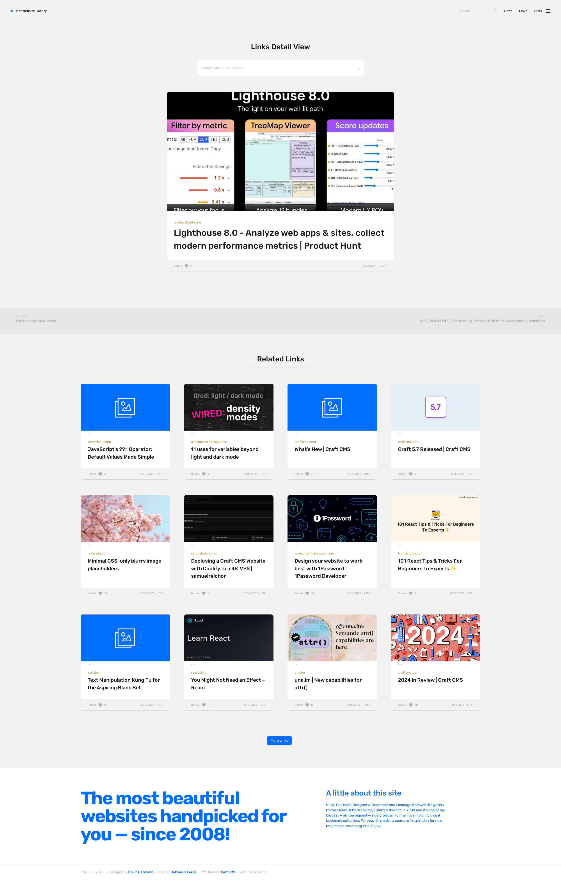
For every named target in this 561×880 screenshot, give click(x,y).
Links (523, 11)
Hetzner (176, 872)
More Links (279, 740)
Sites (508, 11)
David (346, 805)
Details (280, 265)
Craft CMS (227, 872)
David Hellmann (140, 872)
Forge (191, 872)
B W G (30, 11)
